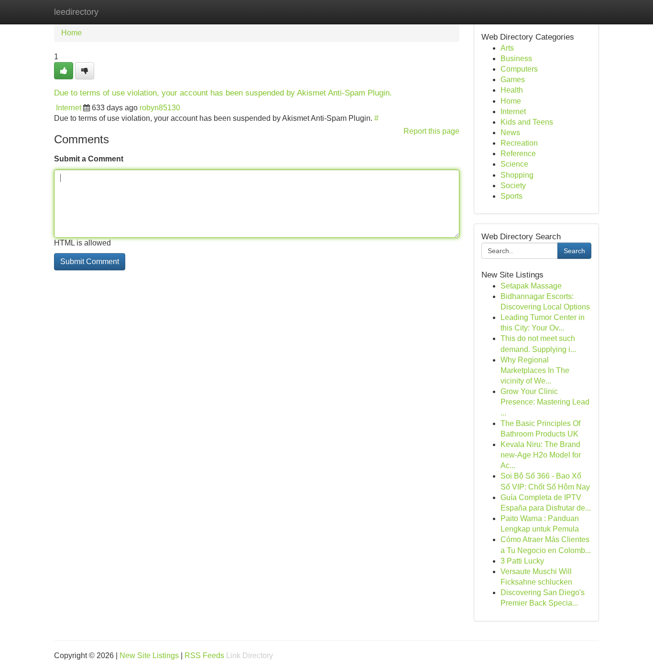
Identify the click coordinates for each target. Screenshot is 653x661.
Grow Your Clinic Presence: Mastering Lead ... (545, 401)
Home (71, 33)
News (510, 132)
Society (513, 185)
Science (514, 164)
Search (574, 251)
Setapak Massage (531, 286)
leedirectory (76, 12)
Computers (519, 69)
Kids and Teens (527, 122)
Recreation (519, 143)
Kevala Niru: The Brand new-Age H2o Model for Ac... (541, 454)
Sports (511, 196)
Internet (68, 108)
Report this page (431, 131)
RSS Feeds (204, 655)
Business (516, 58)
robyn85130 (160, 108)
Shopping (517, 175)
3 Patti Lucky (522, 561)
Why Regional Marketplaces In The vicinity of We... (535, 370)
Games (513, 79)
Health (512, 90)
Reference (518, 153)
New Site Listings (149, 655)
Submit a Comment (88, 159)
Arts (507, 48)
